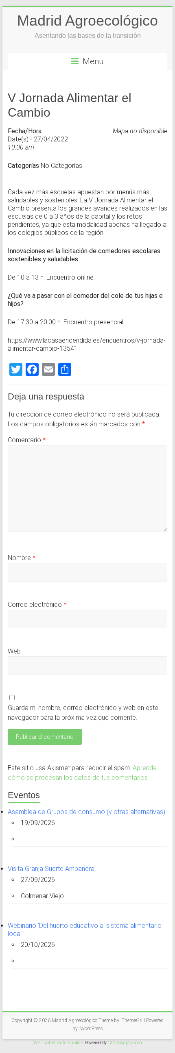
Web (14, 651)
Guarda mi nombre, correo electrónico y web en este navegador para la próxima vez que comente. (83, 712)
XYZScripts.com (126, 1042)
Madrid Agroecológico (87, 20)
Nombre (21, 558)
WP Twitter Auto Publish (58, 1042)
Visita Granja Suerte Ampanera (51, 869)
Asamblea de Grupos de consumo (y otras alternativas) (86, 812)
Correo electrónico (37, 604)
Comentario (27, 440)
